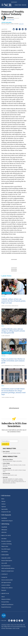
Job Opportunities (6, 582)
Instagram (19, 620)
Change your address (7, 587)
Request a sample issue (7, 571)
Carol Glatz (4, 305)
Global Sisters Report (7, 520)
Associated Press (20, 365)
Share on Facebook (17, 29)
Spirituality (4, 509)
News (2, 325)
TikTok (22, 620)
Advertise (3, 532)
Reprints (3, 590)
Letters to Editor (5, 585)
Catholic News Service (12, 305)
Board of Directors (6, 607)
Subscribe (24, 4)
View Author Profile (10, 19)
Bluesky (9, 620)
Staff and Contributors (7, 604)
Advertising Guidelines (5, 624)
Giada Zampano (5, 365)
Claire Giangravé (5, 335)
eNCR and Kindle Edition (7, 568)
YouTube (17, 620)
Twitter (12, 620)
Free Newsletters (5, 565)
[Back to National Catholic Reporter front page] (7, 5)
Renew (19, 4)
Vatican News (7, 293)
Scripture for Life (6, 511)
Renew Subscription (6, 560)
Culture (3, 504)
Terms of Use (13, 624)
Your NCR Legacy (5, 549)
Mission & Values (5, 599)
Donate (16, 4)
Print (26, 29)
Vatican (3, 296)
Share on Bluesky (14, 29)
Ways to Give (4, 546)
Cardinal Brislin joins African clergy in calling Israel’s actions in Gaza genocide (13, 331)
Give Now (3, 538)
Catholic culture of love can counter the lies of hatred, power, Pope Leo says (13, 301)
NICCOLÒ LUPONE (12, 365)
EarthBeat (4, 518)
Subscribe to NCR (5, 558)
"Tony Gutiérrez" (5, 397)
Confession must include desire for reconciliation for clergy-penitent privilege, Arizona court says (13, 391)
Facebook (14, 620)
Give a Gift (4, 563)
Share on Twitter (20, 29)
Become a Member (6, 541)
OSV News (12, 397)
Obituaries (4, 529)
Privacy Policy (5, 602)
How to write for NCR (7, 580)
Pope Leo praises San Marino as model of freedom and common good (13, 361)
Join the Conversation (6, 22)
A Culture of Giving (6, 543)
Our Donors (4, 551)
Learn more (21, 23)
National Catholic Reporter (3, 615)
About (3, 596)
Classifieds (4, 527)
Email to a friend (23, 29)
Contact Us (4, 577)
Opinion (3, 506)
